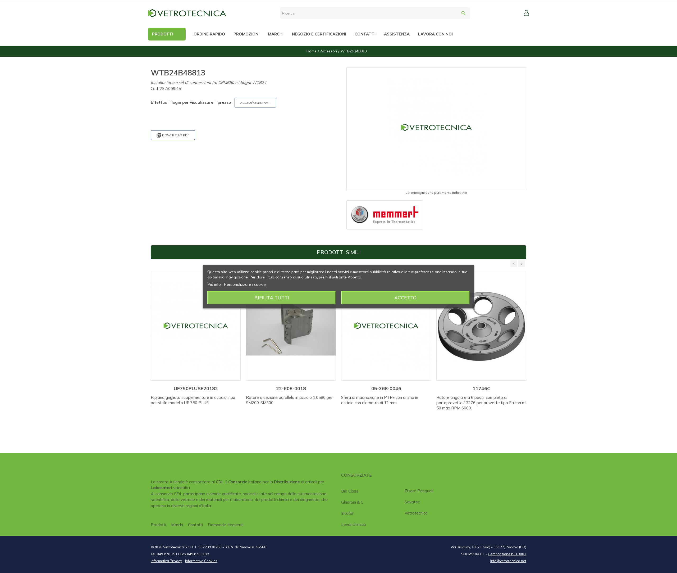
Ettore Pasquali (419, 490)
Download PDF (172, 135)
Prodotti (158, 524)
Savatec (412, 501)
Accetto (405, 297)
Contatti (195, 524)
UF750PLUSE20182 (196, 388)
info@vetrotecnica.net (508, 561)
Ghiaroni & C (352, 502)
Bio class (349, 491)
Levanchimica (353, 524)
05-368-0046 (386, 388)
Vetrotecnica (416, 513)
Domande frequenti (226, 524)
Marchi (177, 524)
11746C (481, 388)
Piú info (214, 284)
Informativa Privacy (166, 561)
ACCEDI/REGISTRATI (255, 103)
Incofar (347, 513)
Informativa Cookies (201, 561)
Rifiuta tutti (271, 297)
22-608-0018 (291, 388)
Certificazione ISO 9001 (507, 554)
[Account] (526, 13)
